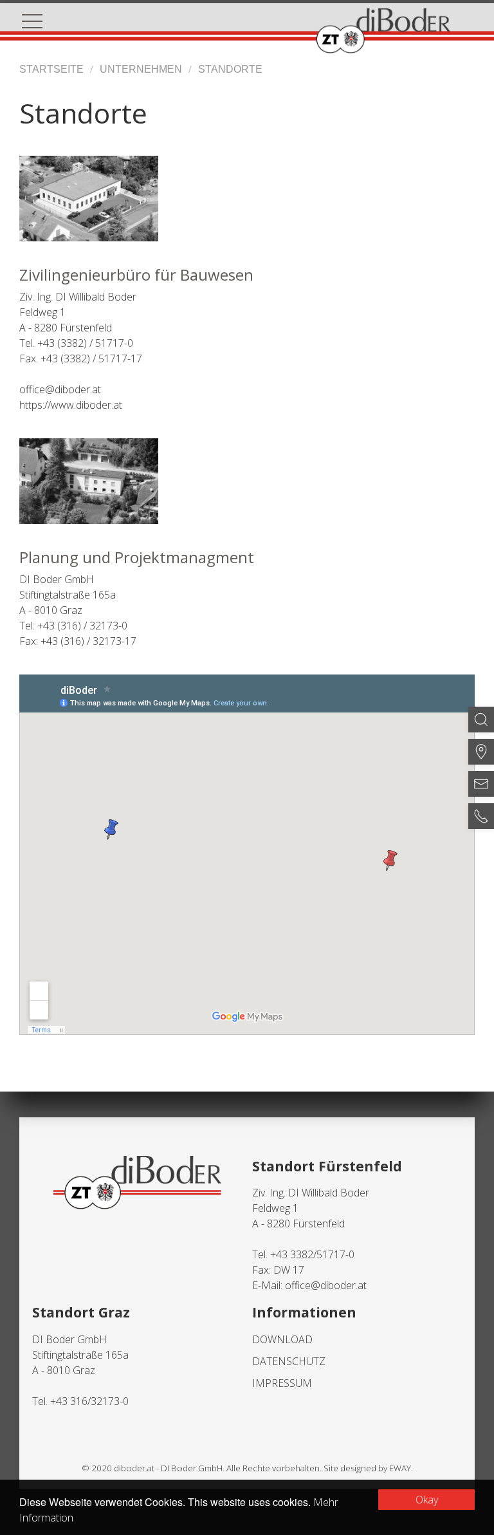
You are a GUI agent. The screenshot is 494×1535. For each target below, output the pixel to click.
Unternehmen (141, 69)
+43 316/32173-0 (89, 1401)
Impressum (282, 1383)
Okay (427, 1500)
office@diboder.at (326, 1285)
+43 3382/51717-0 (312, 1254)
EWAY (400, 1468)
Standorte (230, 69)
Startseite (51, 69)
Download (282, 1339)
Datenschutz (288, 1361)
